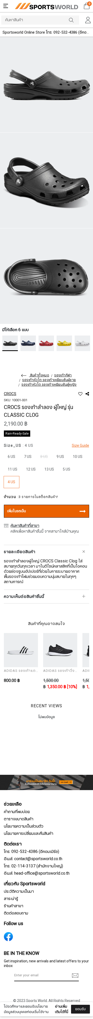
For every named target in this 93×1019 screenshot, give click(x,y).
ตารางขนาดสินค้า (18, 819)
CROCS (10, 394)
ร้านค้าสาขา (13, 906)
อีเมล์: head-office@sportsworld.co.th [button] (36, 873)
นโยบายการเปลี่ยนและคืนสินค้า (28, 833)
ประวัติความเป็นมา (19, 891)
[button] (5, 6)
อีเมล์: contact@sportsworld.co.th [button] (33, 859)
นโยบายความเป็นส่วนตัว (23, 826)
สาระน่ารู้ (11, 899)
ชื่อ (10, 977)
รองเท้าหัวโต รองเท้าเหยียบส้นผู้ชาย (49, 380)
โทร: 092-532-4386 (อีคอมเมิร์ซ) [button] (31, 852)
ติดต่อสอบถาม (16, 913)
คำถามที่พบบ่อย (17, 812)
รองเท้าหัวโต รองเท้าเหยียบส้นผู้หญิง (48, 384)
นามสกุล (15, 1003)
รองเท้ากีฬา (63, 375)
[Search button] (74, 20)
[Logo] (46, 6)
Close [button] (82, 1012)
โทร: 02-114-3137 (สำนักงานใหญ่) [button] (33, 866)
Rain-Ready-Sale (17, 433)
